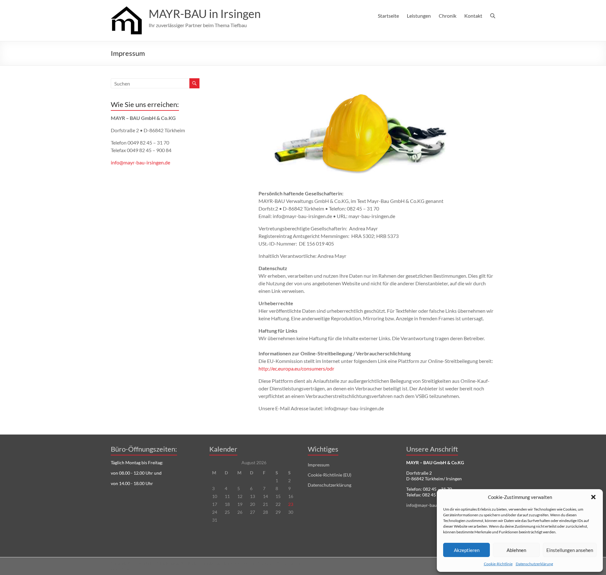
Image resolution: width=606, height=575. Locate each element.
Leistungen (419, 16)
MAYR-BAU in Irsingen (205, 14)
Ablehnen (516, 550)
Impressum (319, 464)
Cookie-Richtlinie (498, 563)
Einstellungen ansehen (569, 550)
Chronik (447, 16)
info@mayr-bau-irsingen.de (140, 162)
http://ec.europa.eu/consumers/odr (296, 368)
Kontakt (473, 16)
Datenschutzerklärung (534, 563)
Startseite (388, 16)
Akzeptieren (466, 550)
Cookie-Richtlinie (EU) (329, 474)
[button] (593, 497)
